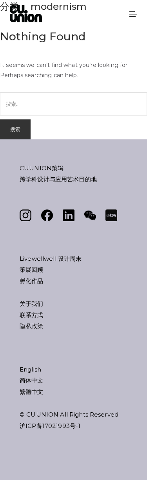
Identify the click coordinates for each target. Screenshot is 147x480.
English (30, 369)
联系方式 (32, 315)
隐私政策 (32, 326)
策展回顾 (32, 269)
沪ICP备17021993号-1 (50, 425)
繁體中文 (32, 391)
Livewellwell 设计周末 (51, 258)
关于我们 (32, 303)
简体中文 (32, 380)
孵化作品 (32, 281)
